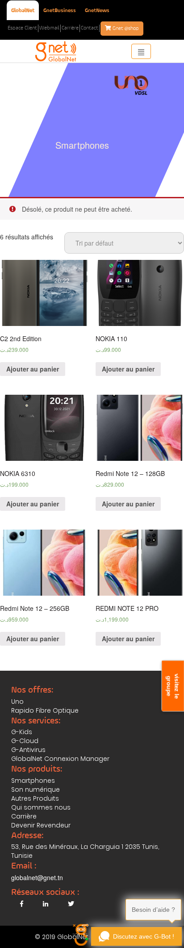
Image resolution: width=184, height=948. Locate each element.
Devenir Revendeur (41, 825)
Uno (17, 701)
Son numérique (35, 789)
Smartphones (33, 780)
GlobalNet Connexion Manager (60, 758)
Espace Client (22, 28)
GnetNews (97, 10)
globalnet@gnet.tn (37, 877)
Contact (89, 28)
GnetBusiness (59, 10)
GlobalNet (22, 10)
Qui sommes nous (41, 807)
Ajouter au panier (32, 368)
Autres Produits (35, 798)
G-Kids (21, 731)
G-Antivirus (28, 749)
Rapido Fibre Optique (45, 710)
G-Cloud (24, 740)
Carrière (70, 28)
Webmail (49, 28)
